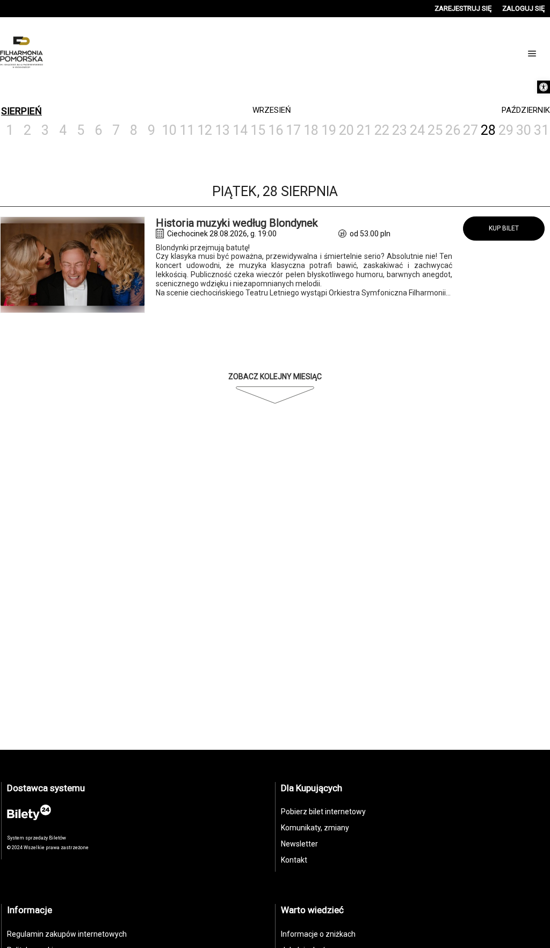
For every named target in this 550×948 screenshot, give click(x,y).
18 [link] (311, 130)
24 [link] (417, 130)
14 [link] (240, 130)
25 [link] (435, 130)
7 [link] (116, 130)
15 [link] (257, 130)
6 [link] (98, 130)
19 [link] (328, 130)
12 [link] (204, 130)
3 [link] (45, 130)
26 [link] (452, 130)
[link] (543, 87)
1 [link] (9, 130)
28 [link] (488, 130)
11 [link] (186, 130)
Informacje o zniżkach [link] (318, 934)
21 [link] (364, 130)
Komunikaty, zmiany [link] (315, 827)
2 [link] (27, 130)
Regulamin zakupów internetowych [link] (67, 934)
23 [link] (399, 130)
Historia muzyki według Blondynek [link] (237, 222)
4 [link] (63, 130)
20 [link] (346, 130)
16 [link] (275, 130)
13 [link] (222, 130)
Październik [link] (526, 110)
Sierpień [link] (21, 111)
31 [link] (541, 130)
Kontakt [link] (294, 860)
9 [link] (151, 130)
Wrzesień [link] (271, 110)
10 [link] (169, 130)
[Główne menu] (532, 54)
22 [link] (381, 130)
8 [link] (134, 130)
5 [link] (80, 130)
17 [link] (293, 130)
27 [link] (470, 130)
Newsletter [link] (299, 844)
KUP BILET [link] (504, 228)
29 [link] (505, 130)
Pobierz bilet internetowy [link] (323, 811)
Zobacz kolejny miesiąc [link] (275, 376)
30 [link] (523, 130)
